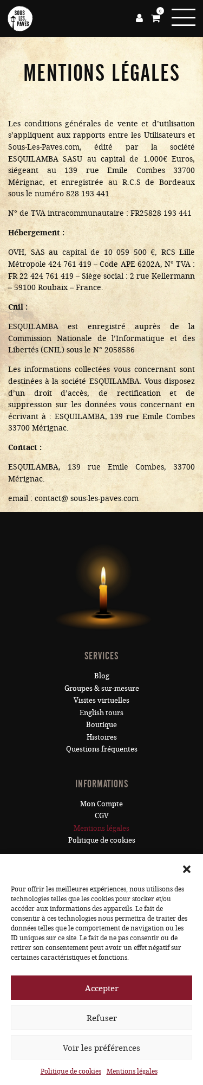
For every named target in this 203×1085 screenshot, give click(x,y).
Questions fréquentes (101, 748)
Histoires (102, 737)
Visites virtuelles (101, 700)
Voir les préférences (101, 1047)
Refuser (102, 1017)
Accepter (102, 988)
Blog (101, 675)
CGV (102, 815)
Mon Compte (101, 803)
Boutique (101, 724)
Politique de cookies (71, 1071)
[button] (186, 867)
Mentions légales (132, 1071)
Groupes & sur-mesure (101, 688)
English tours (101, 712)
